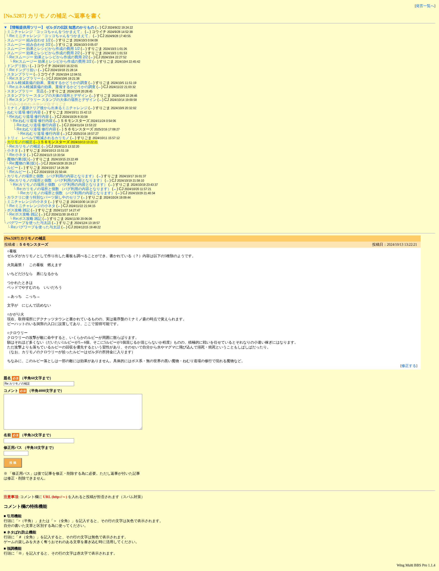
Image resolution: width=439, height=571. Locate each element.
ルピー (12, 168)
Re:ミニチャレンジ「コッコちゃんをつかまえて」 (50, 36)
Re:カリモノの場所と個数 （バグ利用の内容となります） (56, 180)
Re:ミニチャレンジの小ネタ (32, 206)
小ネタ (12, 150)
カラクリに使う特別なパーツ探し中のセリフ (43, 197)
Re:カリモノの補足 (25, 146)
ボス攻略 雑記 (18, 210)
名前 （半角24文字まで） (28, 435)
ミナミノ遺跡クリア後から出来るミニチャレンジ (47, 108)
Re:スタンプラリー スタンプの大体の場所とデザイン (52, 100)
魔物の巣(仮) (17, 159)
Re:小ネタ (17, 155)
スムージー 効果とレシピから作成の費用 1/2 (43, 49)
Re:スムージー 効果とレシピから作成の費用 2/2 (48, 57)
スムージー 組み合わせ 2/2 (29, 44)
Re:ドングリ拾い (23, 70)
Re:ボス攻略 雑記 (23, 214)
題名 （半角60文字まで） (28, 378)
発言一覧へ (425, 6)
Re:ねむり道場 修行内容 (29, 117)
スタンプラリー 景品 (25, 91)
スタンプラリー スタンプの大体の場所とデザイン (47, 95)
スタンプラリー (20, 74)
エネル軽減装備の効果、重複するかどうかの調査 (47, 83)
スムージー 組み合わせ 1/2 (29, 40)
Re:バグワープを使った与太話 (35, 227)
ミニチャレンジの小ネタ (27, 202)
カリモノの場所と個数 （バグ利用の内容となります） (51, 176)
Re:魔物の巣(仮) (22, 163)
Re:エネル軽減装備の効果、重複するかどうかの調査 (52, 87)
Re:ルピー (17, 172)
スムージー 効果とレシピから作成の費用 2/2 (43, 53)
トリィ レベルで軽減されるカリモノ (38, 138)
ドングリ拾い (18, 66)
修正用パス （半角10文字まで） (30, 448)
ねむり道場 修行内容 (24, 112)
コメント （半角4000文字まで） (34, 391)
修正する (409, 366)
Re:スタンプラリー (25, 78)
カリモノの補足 (20, 142)
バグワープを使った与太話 (29, 223)
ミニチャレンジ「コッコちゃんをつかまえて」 (45, 32)
